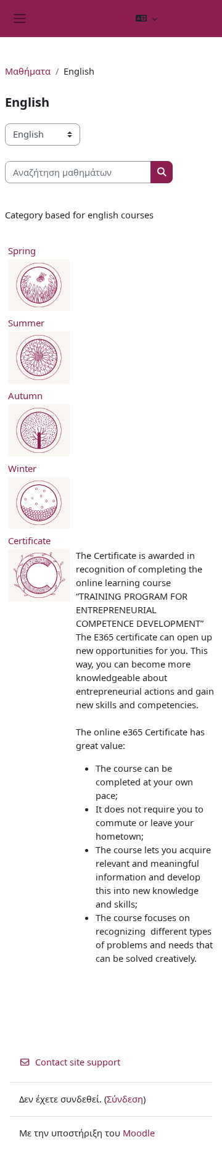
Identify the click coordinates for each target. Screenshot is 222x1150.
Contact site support (77, 1062)
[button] (146, 18)
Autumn (25, 395)
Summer (26, 322)
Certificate (29, 540)
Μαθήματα (28, 71)
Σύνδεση (194, 18)
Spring (22, 250)
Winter (22, 468)
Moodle (139, 1133)
